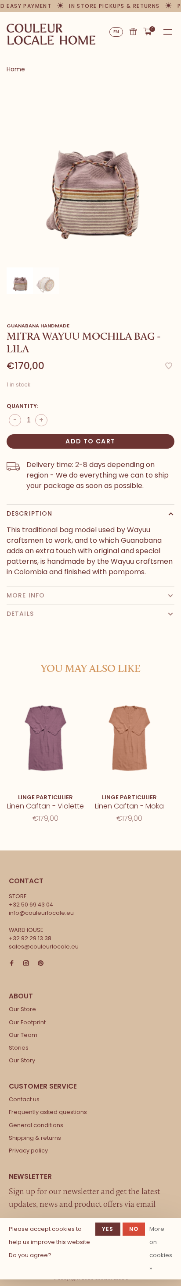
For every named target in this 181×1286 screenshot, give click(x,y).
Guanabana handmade (38, 325)
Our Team (23, 1035)
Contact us (24, 1099)
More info (26, 595)
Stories (19, 1047)
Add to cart (90, 441)
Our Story (22, 1060)
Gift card (133, 31)
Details (20, 613)
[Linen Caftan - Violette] (45, 737)
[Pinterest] (40, 963)
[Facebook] (11, 963)
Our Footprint (27, 1022)
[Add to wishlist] (168, 367)
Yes (108, 1229)
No (133, 1229)
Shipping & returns (35, 1138)
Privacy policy (28, 1150)
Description (29, 513)
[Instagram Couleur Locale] (26, 963)
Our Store (22, 1009)
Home (16, 69)
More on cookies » (160, 1248)
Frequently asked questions (48, 1112)
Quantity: (22, 406)
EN (116, 31)
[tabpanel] (90, 172)
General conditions (36, 1125)
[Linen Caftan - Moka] (129, 737)
